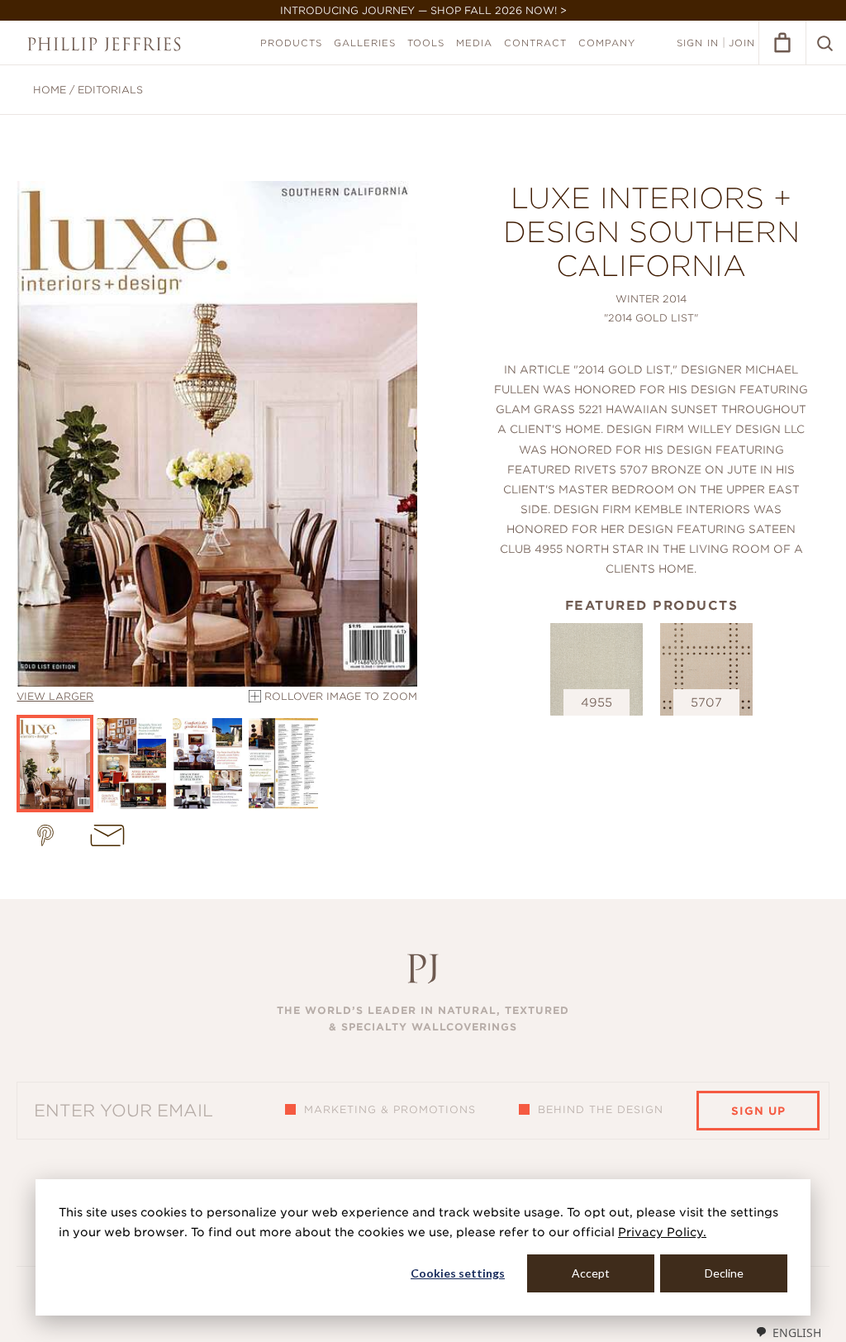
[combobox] (788, 1332)
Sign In (698, 43)
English (796, 1332)
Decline (724, 1273)
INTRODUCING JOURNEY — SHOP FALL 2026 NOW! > (423, 10)
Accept (591, 1273)
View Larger (55, 696)
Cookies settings (458, 1273)
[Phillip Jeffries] (104, 44)
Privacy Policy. (662, 1232)
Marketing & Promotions (390, 1109)
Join (742, 43)
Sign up (758, 1111)
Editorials (110, 89)
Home (49, 89)
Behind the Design (600, 1109)
